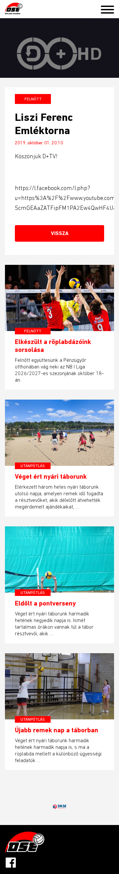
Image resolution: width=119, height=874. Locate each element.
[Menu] (110, 8)
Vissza (59, 233)
